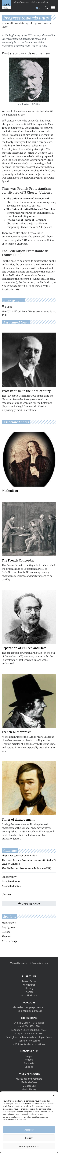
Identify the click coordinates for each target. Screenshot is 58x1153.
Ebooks (29, 1066)
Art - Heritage (10, 941)
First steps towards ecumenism (19, 855)
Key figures (8, 927)
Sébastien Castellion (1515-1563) (29, 1030)
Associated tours (11, 881)
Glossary (6, 894)
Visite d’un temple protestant (29, 1007)
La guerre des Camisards (29, 1033)
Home (5, 23)
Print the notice (31, 903)
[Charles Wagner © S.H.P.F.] (29, 80)
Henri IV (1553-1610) (29, 1026)
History (24, 23)
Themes (6, 936)
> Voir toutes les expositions (29, 1044)
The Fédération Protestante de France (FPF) (26, 868)
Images (29, 1056)
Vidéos (29, 1059)
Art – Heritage (29, 995)
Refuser (29, 1137)
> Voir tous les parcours (29, 1011)
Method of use (29, 1082)
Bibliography (9, 876)
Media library (29, 1089)
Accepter (29, 1129)
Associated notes (11, 886)
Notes (14, 23)
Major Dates (9, 922)
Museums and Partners (29, 1078)
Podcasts (29, 1063)
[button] (53, 1095)
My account (29, 1085)
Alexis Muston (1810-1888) (29, 1022)
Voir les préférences (29, 1146)
